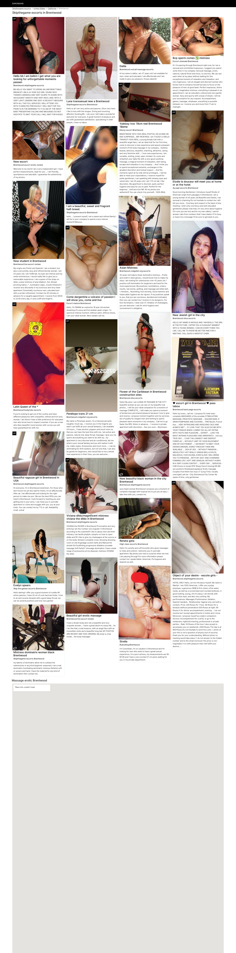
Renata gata (127, 540)
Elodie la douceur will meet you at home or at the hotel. (197, 183)
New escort (20, 161)
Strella (123, 641)
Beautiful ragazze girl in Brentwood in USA (36, 479)
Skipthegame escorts (21, 8)
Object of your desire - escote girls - (195, 575)
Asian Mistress (129, 267)
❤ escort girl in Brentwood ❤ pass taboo (194, 405)
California (52, 8)
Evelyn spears (21, 585)
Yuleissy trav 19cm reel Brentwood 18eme (141, 125)
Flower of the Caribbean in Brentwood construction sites (143, 393)
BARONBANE (18, 3)
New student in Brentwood (29, 260)
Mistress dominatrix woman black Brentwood (33, 654)
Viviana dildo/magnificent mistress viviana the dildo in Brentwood (87, 517)
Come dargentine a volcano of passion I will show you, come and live (90, 298)
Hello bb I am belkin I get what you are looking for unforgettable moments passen (36, 79)
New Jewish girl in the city (189, 315)
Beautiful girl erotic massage (83, 615)
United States (39, 8)
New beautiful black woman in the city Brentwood (143, 480)
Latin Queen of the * (25, 406)
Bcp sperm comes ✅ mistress (191, 58)
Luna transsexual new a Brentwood (87, 101)
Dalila (123, 66)
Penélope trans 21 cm (79, 413)
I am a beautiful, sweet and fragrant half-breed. (88, 208)
